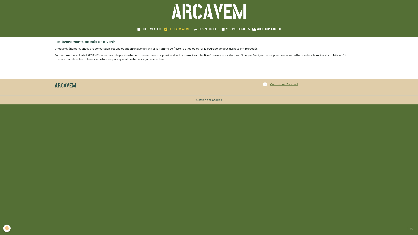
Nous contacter (268, 29)
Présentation (151, 29)
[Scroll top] (411, 228)
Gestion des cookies (209, 100)
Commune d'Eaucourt (284, 84)
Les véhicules (208, 29)
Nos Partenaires (237, 29)
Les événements (179, 29)
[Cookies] (7, 228)
